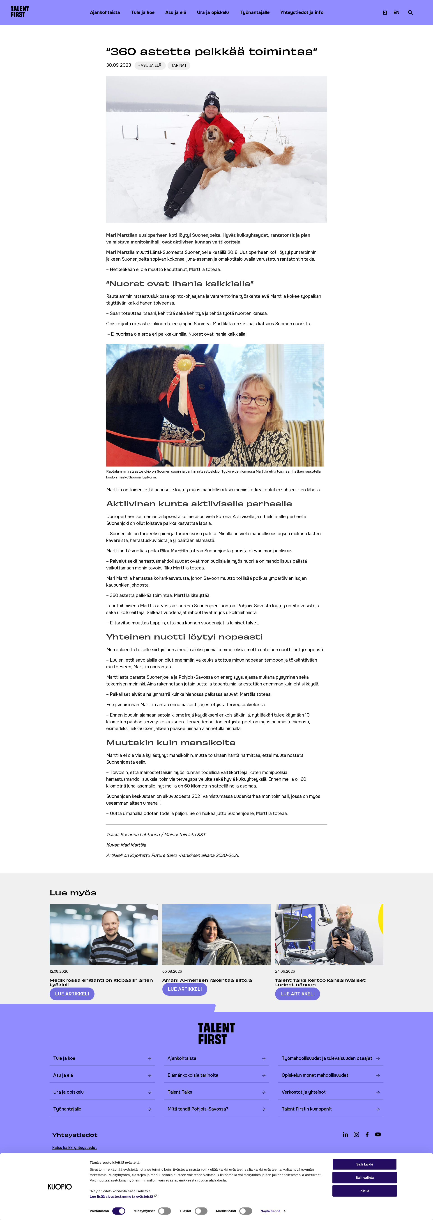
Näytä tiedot (270, 1211)
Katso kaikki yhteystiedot (74, 1147)
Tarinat (179, 65)
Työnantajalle (254, 12)
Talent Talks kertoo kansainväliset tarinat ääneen (320, 982)
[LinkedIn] (345, 1134)
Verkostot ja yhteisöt (304, 1092)
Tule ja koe (142, 12)
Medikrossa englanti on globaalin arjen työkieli (101, 982)
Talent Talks (180, 1092)
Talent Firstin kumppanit (307, 1109)
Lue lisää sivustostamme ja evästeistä (121, 1196)
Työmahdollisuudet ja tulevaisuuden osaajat (327, 1058)
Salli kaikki (364, 1164)
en (397, 13)
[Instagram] (356, 1134)
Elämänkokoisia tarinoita (193, 1075)
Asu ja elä (175, 12)
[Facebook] (367, 1134)
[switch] (164, 1211)
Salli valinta (365, 1177)
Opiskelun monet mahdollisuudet (315, 1075)
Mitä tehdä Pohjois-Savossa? (198, 1109)
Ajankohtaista (105, 12)
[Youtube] (378, 1134)
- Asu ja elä (150, 65)
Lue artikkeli (72, 994)
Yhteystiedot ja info (301, 12)
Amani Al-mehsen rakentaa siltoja (207, 980)
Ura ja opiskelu (213, 12)
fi (386, 13)
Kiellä (364, 1191)
